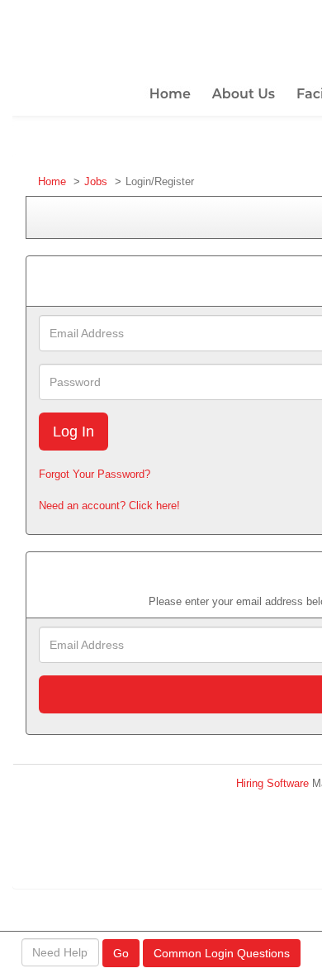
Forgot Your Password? (94, 474)
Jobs (95, 181)
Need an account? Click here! (109, 505)
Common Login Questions (222, 953)
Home (52, 181)
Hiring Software (272, 783)
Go (121, 953)
